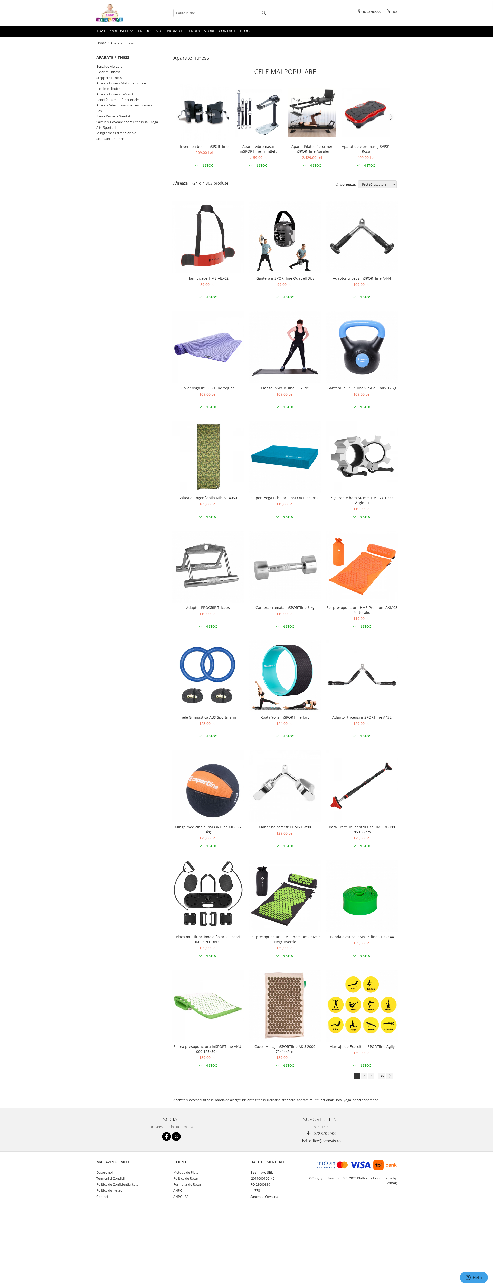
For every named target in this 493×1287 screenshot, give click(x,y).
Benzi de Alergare (109, 66)
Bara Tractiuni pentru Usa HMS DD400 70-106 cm (362, 829)
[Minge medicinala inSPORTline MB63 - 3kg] (208, 786)
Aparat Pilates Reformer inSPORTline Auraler (312, 149)
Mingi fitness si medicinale (116, 133)
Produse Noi (150, 30)
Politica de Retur (185, 1178)
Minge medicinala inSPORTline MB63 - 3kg (208, 829)
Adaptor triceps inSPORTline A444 (362, 278)
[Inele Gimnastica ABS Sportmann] (208, 676)
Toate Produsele (113, 30)
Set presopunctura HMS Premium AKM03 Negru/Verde (285, 939)
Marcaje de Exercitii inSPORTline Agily (362, 1046)
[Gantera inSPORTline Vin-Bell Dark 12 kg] (362, 347)
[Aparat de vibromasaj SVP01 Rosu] (366, 112)
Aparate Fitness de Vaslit (115, 94)
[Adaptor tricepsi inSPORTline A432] (362, 676)
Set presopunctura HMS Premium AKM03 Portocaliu (362, 610)
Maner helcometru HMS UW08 (285, 827)
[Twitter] (176, 1136)
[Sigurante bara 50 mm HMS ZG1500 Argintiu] (362, 457)
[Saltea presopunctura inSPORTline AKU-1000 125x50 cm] (208, 1006)
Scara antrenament (111, 138)
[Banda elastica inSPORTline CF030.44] (362, 896)
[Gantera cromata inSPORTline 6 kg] (285, 567)
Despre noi (104, 1172)
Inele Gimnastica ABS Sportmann (207, 717)
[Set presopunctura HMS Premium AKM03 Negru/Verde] (285, 896)
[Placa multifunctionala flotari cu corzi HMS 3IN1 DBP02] (208, 896)
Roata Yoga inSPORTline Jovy (285, 717)
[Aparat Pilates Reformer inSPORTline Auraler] (312, 112)
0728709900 (324, 1133)
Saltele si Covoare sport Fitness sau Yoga (127, 122)
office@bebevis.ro (324, 1140)
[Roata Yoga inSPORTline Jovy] (285, 676)
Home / (103, 43)
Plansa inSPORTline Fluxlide (285, 388)
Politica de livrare (109, 1190)
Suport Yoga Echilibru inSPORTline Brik (284, 497)
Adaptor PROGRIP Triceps (208, 607)
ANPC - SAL (181, 1196)
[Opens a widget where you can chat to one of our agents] (474, 1278)
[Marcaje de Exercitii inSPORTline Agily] (362, 1006)
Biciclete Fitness (108, 72)
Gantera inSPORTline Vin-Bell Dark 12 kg (361, 388)
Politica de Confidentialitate (117, 1184)
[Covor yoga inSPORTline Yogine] (208, 347)
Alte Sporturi (106, 127)
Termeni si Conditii (110, 1178)
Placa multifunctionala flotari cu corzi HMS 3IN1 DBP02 (208, 939)
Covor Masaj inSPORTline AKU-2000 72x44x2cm (284, 1049)
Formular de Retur (187, 1184)
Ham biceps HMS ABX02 (208, 278)
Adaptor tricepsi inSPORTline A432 (362, 717)
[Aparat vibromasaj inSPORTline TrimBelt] (258, 112)
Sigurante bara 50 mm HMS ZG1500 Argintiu (362, 500)
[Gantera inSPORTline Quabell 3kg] (285, 237)
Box (99, 110)
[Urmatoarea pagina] (389, 1076)
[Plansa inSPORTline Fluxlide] (285, 347)
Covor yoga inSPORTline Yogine (208, 388)
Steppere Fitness (109, 77)
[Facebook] (166, 1136)
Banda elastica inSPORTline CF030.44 (362, 936)
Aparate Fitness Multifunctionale (121, 83)
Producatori (201, 30)
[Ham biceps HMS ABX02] (208, 237)
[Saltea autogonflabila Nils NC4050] (208, 457)
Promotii (175, 30)
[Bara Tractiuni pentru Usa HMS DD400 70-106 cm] (362, 786)
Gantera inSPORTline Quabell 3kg (285, 278)
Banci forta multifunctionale (117, 99)
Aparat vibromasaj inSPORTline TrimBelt (258, 149)
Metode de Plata (185, 1172)
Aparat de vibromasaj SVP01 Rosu (366, 149)
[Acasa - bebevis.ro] (122, 13)
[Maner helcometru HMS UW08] (285, 786)
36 (382, 1075)
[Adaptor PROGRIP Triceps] (208, 567)
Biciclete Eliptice (108, 88)
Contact (227, 30)
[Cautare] (263, 13)
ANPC (177, 1190)
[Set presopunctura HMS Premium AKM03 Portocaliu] (362, 567)
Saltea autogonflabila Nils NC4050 (208, 497)
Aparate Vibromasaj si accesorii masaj (124, 105)
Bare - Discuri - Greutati (113, 116)
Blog (245, 30)
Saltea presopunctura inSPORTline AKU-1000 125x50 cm (208, 1049)
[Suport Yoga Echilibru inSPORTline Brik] (285, 457)
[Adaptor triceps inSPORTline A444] (362, 237)
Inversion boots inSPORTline (204, 146)
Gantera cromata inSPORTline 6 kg (285, 607)
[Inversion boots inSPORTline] (204, 112)
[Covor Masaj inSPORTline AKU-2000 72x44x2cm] (285, 1006)
